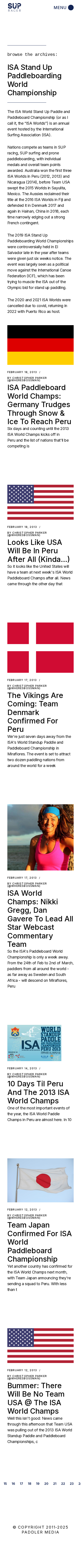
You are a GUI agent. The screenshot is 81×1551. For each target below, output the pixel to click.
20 (46, 1483)
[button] (40, 345)
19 (38, 1483)
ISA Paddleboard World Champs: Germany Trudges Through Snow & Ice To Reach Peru (39, 404)
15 (5, 1483)
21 (54, 1483)
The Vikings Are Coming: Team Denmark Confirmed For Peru (35, 712)
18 (29, 1483)
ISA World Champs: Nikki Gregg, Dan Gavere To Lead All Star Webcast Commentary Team (40, 919)
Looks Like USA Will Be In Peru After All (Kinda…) (38, 551)
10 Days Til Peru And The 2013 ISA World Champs (38, 1092)
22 (63, 1483)
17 (21, 1483)
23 (72, 1483)
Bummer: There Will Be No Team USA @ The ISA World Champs (36, 1398)
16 (13, 1483)
